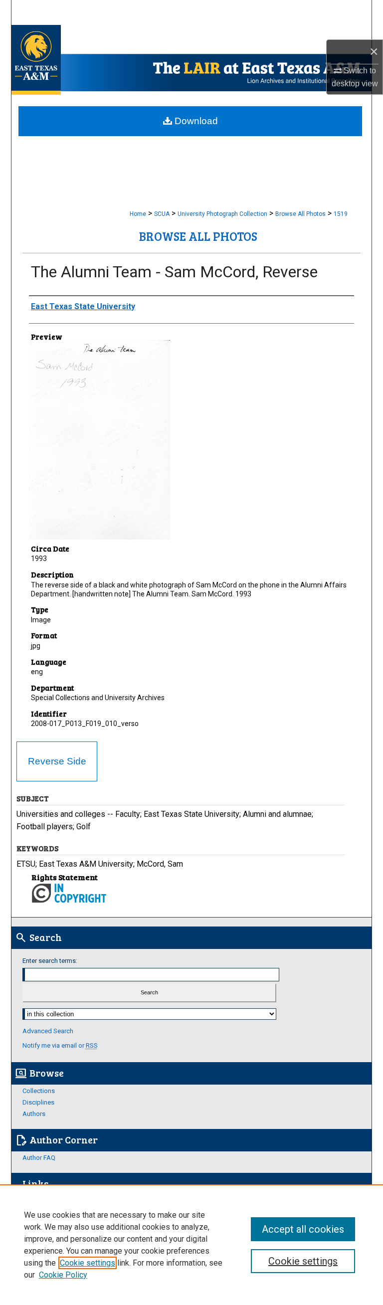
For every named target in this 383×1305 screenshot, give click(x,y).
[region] (191, 1244)
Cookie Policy (63, 1275)
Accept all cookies (303, 1229)
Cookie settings (87, 1263)
